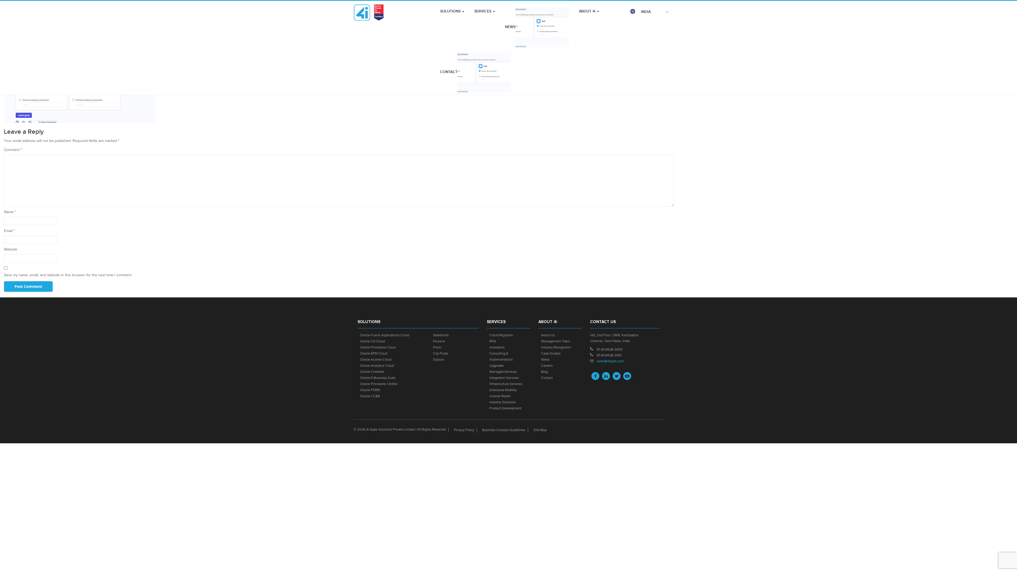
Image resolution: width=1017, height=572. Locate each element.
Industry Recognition (556, 347)
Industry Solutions (502, 402)
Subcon (438, 360)
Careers (547, 366)
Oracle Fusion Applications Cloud (384, 335)
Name (10, 212)
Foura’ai (439, 341)
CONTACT (448, 72)
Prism (437, 347)
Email (9, 231)
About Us (548, 335)
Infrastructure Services (505, 384)
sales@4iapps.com (610, 361)
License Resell (499, 396)
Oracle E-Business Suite (377, 378)
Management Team (555, 341)
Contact (547, 378)
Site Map (540, 430)
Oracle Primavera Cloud (377, 347)
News (545, 360)
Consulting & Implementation (501, 356)
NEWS (510, 27)
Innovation (497, 347)
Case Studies (551, 353)
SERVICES (483, 11)
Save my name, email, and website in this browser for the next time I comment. (68, 275)
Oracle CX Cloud (372, 341)
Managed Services (503, 372)
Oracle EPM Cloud (373, 353)
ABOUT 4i (587, 11)
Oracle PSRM (370, 390)
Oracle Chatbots (372, 372)
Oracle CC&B (370, 396)
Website (10, 249)
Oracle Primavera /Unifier (379, 384)
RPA (492, 341)
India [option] (646, 12)
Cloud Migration (501, 335)
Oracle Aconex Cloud (375, 360)
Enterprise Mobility (503, 390)
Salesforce (441, 335)
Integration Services (504, 378)
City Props (440, 353)
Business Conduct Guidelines (503, 430)
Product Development (505, 408)
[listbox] (654, 12)
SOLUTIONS (451, 11)
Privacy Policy (464, 430)
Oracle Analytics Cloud (377, 366)
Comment (13, 150)
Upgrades (496, 366)
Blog (544, 372)
